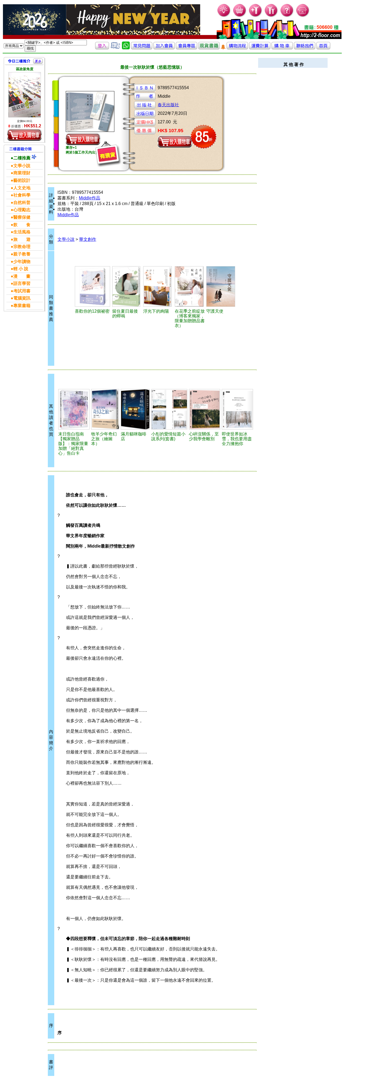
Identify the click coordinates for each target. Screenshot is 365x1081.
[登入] (102, 48)
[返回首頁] (323, 48)
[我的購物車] (239, 16)
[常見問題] (287, 16)
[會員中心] (271, 16)
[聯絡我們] (304, 48)
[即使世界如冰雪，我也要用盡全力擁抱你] (237, 409)
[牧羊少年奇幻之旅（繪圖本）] (105, 409)
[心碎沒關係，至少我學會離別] (204, 409)
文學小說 (66, 239)
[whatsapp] (126, 48)
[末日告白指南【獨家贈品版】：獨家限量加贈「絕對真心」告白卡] (74, 409)
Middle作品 (89, 198)
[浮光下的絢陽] (158, 286)
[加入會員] (255, 16)
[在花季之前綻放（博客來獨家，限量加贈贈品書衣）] (190, 286)
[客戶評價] (115, 48)
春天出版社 (168, 105)
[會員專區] (186, 48)
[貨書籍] (209, 48)
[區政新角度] (24, 94)
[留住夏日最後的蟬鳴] (127, 286)
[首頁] (303, 16)
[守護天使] (221, 286)
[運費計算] (259, 48)
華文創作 (87, 239)
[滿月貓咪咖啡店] (135, 409)
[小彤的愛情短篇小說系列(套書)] (169, 409)
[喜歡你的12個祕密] (92, 286)
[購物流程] (237, 48)
